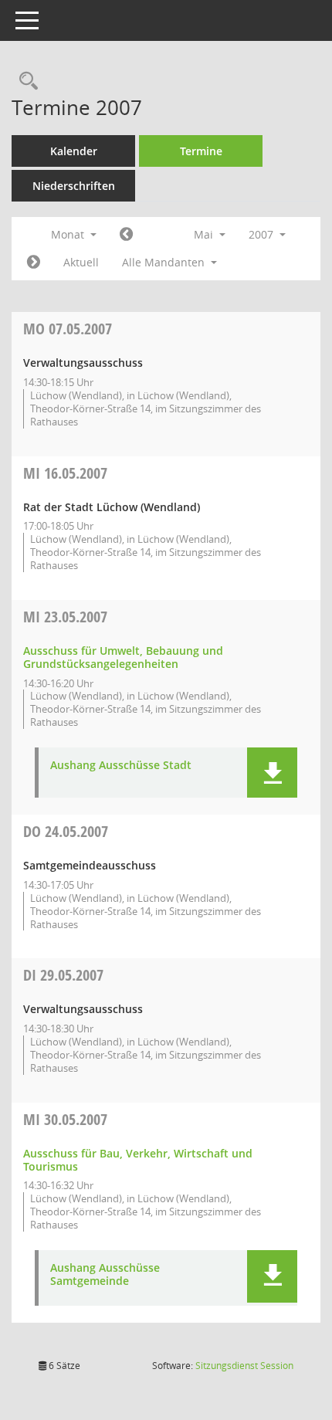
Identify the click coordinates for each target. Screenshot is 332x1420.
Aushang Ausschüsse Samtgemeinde (105, 1275)
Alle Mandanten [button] (165, 262)
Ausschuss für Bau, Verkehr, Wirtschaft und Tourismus (137, 1160)
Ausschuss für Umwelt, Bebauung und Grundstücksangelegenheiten (123, 657)
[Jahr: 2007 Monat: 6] (33, 262)
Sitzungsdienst (244, 1365)
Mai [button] (205, 234)
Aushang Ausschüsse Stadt (120, 765)
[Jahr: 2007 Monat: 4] (126, 235)
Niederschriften (73, 185)
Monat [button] (69, 234)
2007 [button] (262, 234)
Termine (201, 151)
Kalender (73, 151)
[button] (272, 772)
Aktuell (81, 262)
